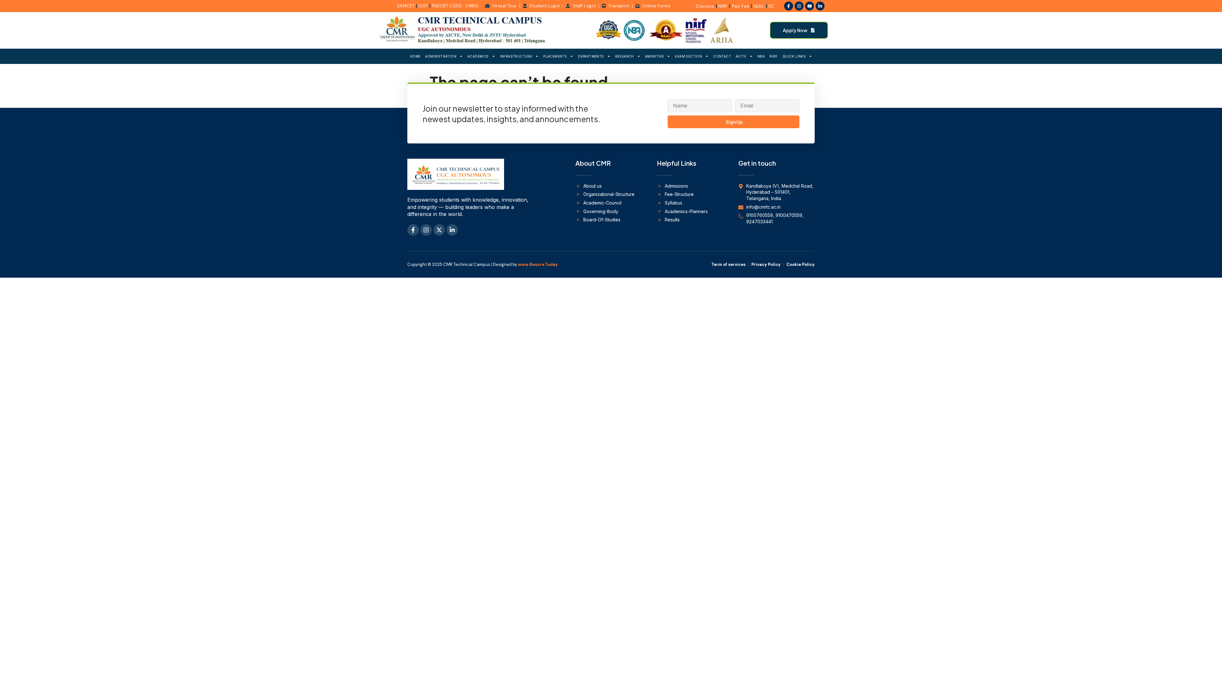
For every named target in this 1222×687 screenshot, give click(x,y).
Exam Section (688, 56)
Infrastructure (516, 56)
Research (624, 56)
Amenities (654, 56)
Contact (722, 56)
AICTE (741, 56)
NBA (761, 56)
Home (415, 56)
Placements (555, 56)
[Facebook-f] (788, 6)
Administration (440, 56)
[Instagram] (799, 6)
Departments (591, 56)
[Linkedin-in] (820, 6)
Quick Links (794, 56)
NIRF (773, 56)
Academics (478, 56)
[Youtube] (809, 6)
